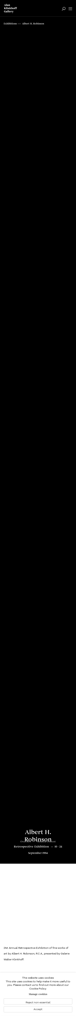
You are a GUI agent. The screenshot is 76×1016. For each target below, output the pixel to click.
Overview (25, 841)
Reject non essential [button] (38, 1002)
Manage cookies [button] (38, 994)
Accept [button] (38, 1009)
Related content (46, 841)
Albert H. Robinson (38, 836)
